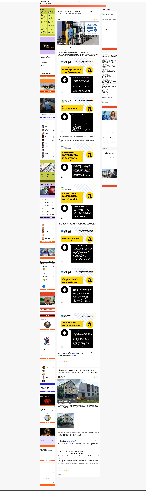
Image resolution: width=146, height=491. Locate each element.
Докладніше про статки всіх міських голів (47, 242)
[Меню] (52, 1)
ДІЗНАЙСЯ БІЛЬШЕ (47, 422)
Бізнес (83, 1)
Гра (86, 1)
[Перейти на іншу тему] (103, 1)
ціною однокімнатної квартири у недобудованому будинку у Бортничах (81, 411)
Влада (69, 1)
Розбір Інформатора (47, 391)
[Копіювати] (98, 19)
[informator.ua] (45, 1)
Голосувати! (47, 315)
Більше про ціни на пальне (47, 217)
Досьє (80, 1)
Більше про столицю (109, 186)
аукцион (59, 474)
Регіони (77, 1)
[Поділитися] (96, 19)
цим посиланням (73, 355)
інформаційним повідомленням (67, 409)
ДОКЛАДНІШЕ (47, 289)
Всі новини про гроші (47, 180)
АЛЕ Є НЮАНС (47, 329)
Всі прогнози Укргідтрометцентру (47, 117)
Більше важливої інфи (109, 49)
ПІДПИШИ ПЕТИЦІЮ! (47, 91)
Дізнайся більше (47, 405)
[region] (47, 116)
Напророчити (47, 76)
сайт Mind (63, 455)
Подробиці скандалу (47, 460)
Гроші (66, 1)
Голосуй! (47, 358)
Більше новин (109, 106)
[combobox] (52, 114)
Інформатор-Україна (61, 1)
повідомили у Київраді (71, 441)
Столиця (73, 1)
